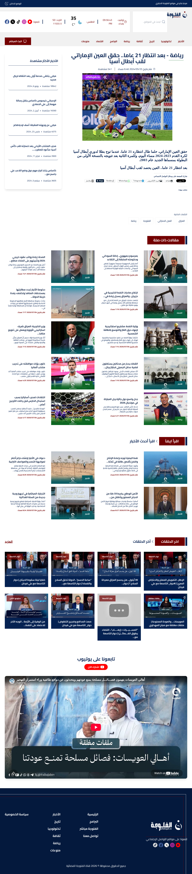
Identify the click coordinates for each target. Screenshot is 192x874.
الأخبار (181, 41)
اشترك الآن (93, 667)
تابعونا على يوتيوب (96, 659)
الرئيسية (92, 814)
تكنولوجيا (166, 41)
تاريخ (151, 41)
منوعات (85, 41)
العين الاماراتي (165, 221)
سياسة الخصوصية (16, 814)
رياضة (127, 41)
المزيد (9, 541)
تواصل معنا (90, 836)
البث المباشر (15, 41)
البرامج (113, 41)
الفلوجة (147, 221)
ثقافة (139, 41)
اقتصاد (99, 41)
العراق (181, 221)
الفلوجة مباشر (89, 829)
